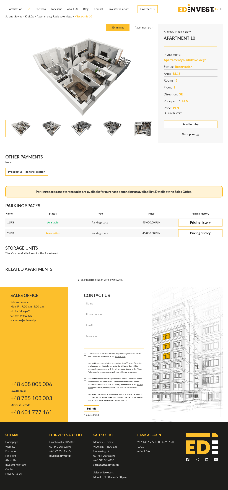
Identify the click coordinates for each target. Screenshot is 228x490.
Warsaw (10, 446)
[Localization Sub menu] (29, 9)
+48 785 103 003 (31, 398)
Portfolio (40, 9)
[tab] (117, 27)
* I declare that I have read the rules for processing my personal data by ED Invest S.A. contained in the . (114, 355)
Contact (98, 9)
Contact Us (147, 9)
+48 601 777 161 (31, 412)
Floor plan (188, 134)
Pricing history (200, 222)
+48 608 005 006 (31, 383)
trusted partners (133, 394)
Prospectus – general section (26, 171)
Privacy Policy (120, 356)
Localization (15, 9)
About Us (72, 9)
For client (56, 9)
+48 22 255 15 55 (60, 451)
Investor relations (118, 9)
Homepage (11, 442)
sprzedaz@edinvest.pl (106, 464)
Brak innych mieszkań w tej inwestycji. (100, 279)
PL (221, 9)
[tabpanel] (81, 85)
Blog (86, 9)
